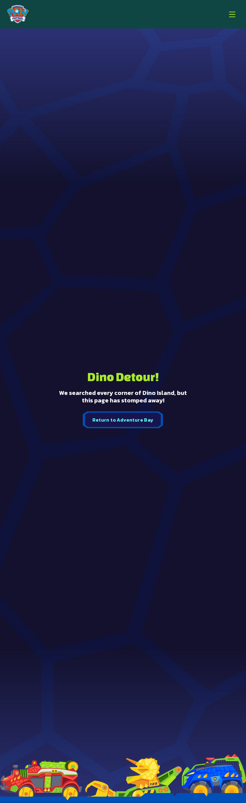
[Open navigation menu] (232, 14)
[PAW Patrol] (18, 14)
